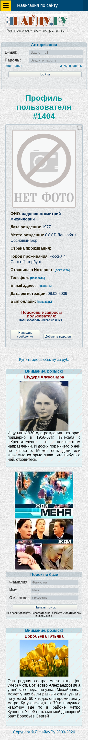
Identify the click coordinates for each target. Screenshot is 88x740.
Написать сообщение (25, 334)
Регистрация (13, 66)
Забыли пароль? (71, 66)
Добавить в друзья (58, 336)
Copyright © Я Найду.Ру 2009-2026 (44, 732)
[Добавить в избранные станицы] (80, 127)
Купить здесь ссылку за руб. (44, 359)
